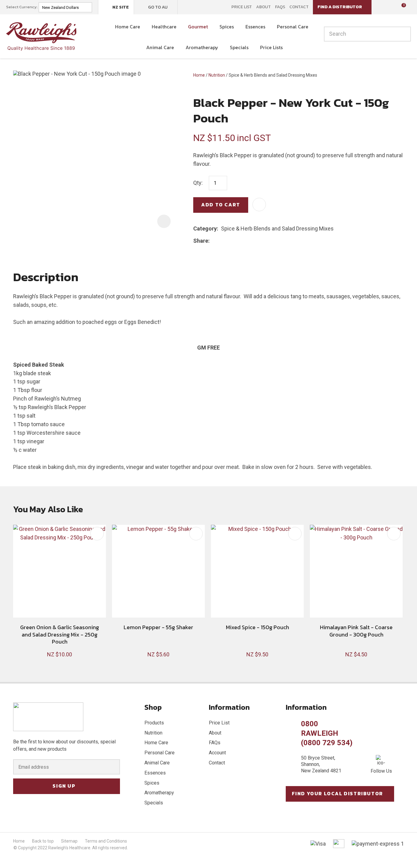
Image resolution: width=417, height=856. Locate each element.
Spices (226, 26)
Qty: (198, 183)
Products (154, 723)
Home (199, 75)
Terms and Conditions (106, 841)
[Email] (231, 240)
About (263, 7)
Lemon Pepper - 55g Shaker (158, 627)
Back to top (43, 841)
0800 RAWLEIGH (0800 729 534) (327, 733)
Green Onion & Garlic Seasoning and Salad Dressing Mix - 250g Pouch (59, 634)
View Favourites (389, 7)
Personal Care (292, 26)
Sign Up (64, 785)
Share (200, 241)
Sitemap (69, 841)
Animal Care (160, 47)
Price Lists (271, 47)
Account (217, 753)
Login (380, 7)
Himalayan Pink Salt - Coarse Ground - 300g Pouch (356, 630)
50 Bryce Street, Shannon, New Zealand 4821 (321, 764)
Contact (299, 7)
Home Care (127, 26)
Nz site (120, 7)
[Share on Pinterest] (240, 240)
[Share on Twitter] (222, 240)
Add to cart (220, 204)
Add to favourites (97, 533)
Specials (239, 47)
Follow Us (381, 771)
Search (403, 34)
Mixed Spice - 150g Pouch (257, 627)
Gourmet (198, 26)
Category (205, 228)
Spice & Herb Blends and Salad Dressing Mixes (273, 75)
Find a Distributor (339, 7)
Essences (255, 26)
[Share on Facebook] (213, 241)
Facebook (186, 7)
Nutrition (217, 75)
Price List (241, 7)
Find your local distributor (337, 793)
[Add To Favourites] (259, 204)
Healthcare (164, 26)
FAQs (280, 7)
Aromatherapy (202, 47)
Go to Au (158, 7)
